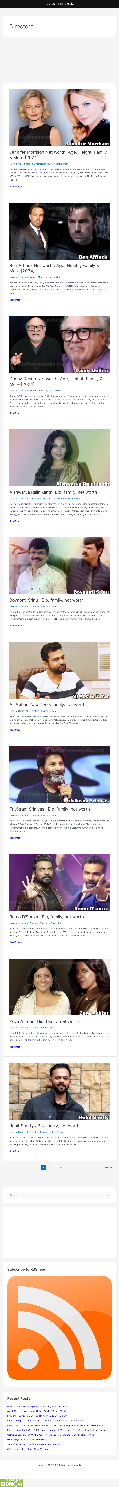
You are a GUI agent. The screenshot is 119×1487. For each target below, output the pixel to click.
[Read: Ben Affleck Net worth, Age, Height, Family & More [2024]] (59, 231)
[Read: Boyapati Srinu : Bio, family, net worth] (59, 565)
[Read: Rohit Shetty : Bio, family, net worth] (59, 1091)
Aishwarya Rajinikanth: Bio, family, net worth (53, 492)
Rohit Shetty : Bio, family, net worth (44, 1125)
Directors (38, 164)
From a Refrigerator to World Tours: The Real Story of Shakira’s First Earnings (45, 1420)
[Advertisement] (59, 60)
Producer (48, 164)
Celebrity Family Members (43, 498)
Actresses (28, 164)
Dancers (34, 923)
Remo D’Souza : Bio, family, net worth (46, 916)
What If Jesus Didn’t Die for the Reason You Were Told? (34, 1444)
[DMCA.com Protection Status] (11, 1482)
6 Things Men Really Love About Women (27, 1449)
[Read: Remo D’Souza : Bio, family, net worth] (59, 882)
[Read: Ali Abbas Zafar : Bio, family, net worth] (59, 670)
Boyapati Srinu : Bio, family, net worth (46, 600)
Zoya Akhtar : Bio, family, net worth (44, 1021)
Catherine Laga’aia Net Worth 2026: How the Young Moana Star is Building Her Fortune (50, 1435)
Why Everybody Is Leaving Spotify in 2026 (28, 1439)
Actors (33, 277)
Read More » (15, 186)
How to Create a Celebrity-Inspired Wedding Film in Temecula (38, 1406)
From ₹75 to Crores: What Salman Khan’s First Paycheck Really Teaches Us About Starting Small (55, 1425)
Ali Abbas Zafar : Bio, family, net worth (47, 704)
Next (108, 1167)
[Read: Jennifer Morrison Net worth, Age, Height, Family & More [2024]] (59, 117)
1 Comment (15, 164)
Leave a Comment (18, 277)
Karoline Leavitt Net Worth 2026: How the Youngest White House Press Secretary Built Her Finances (57, 1430)
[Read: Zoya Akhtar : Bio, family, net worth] (59, 987)
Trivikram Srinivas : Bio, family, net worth (49, 809)
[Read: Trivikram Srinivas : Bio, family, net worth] (59, 774)
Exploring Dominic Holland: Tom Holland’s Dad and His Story (37, 1416)
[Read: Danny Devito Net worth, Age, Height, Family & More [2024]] (59, 344)
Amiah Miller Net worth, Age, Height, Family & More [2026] (36, 1411)
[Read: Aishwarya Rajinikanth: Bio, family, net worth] (59, 457)
